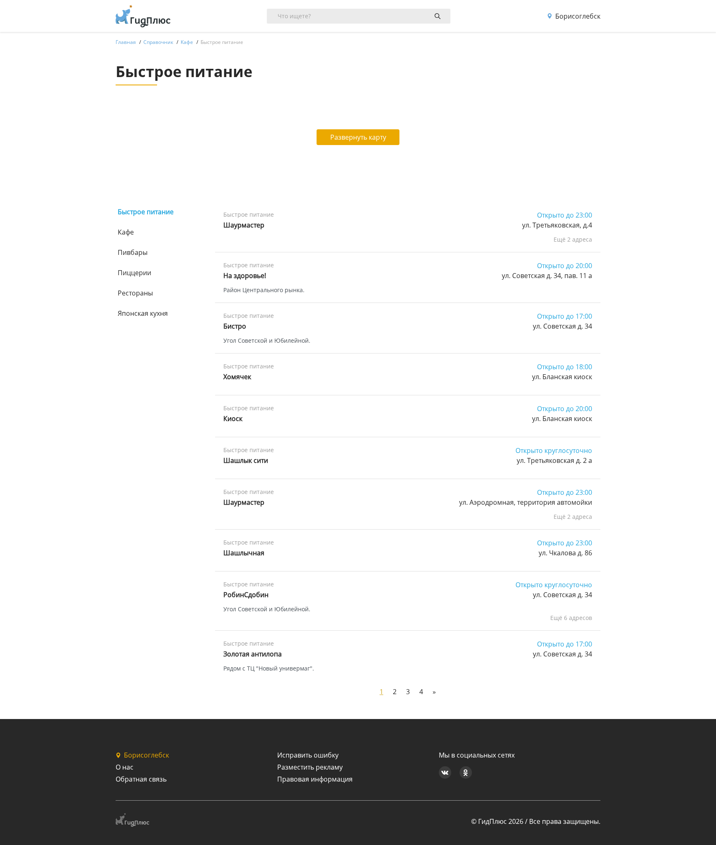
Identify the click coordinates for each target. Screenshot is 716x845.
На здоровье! (244, 275)
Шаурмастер (243, 225)
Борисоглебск (577, 16)
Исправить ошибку (308, 755)
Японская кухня (143, 313)
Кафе (126, 232)
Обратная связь (141, 779)
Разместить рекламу (310, 767)
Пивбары (133, 252)
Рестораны (135, 293)
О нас (124, 767)
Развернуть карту (358, 137)
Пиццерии (134, 272)
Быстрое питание (146, 211)
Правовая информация (315, 779)
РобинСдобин (245, 594)
